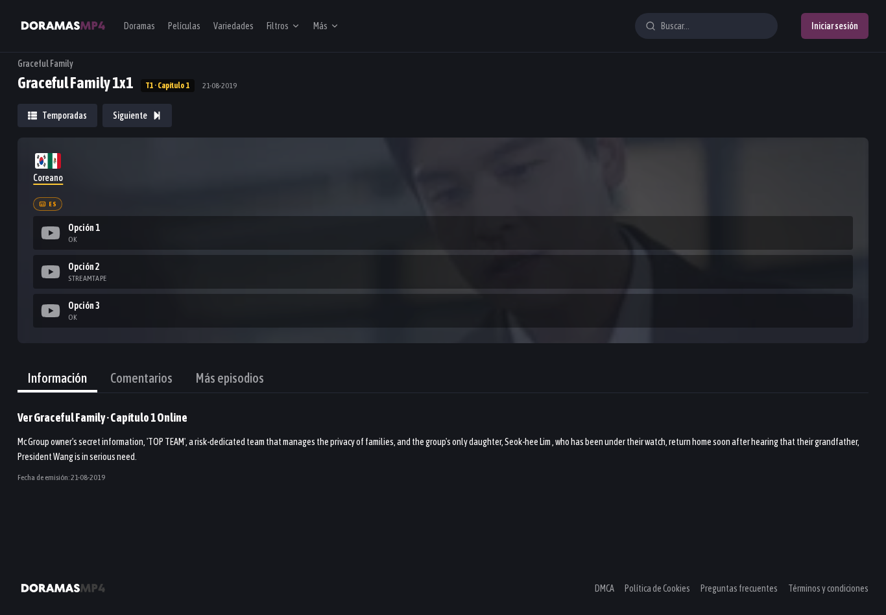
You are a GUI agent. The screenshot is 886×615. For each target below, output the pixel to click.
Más (320, 26)
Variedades (233, 26)
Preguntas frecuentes (739, 588)
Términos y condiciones (828, 588)
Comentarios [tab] (141, 377)
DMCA (604, 588)
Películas (184, 26)
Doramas (139, 26)
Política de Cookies (657, 588)
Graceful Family (45, 63)
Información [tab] (57, 377)
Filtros (278, 26)
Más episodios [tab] (230, 377)
